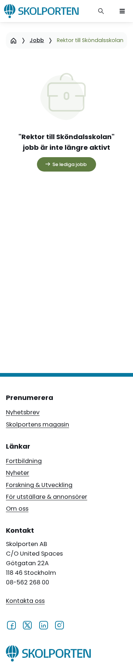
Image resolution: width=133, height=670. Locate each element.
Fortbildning (24, 461)
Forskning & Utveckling (39, 485)
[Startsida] (13, 40)
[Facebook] (11, 625)
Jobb (37, 40)
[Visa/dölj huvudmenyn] (122, 11)
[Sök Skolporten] (101, 11)
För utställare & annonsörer (46, 497)
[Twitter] (27, 625)
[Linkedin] (43, 625)
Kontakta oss (25, 601)
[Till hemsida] (48, 655)
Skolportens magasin (37, 424)
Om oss (17, 508)
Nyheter (17, 473)
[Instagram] (59, 625)
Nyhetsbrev (23, 412)
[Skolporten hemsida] (41, 11)
